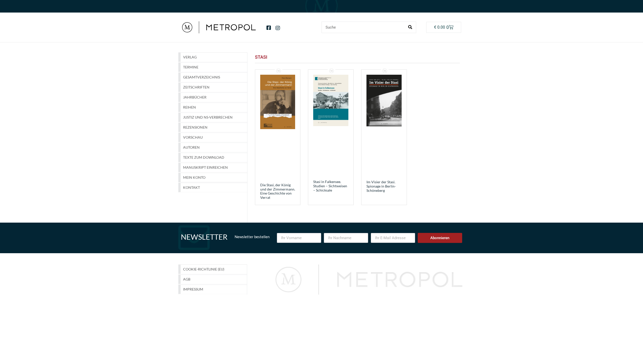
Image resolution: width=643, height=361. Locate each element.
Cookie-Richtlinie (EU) (203, 269)
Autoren (191, 147)
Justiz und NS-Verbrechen (208, 117)
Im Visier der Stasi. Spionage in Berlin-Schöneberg (381, 186)
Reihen (189, 107)
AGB (186, 279)
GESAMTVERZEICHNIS (201, 77)
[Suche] (410, 27)
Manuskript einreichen (205, 167)
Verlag (190, 57)
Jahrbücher (194, 97)
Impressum (193, 289)
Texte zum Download (203, 157)
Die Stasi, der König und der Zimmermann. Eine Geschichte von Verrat (277, 191)
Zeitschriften (196, 87)
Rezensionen (195, 127)
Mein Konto (194, 177)
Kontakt (191, 187)
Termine (190, 67)
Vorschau (193, 137)
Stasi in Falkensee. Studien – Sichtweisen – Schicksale (330, 185)
